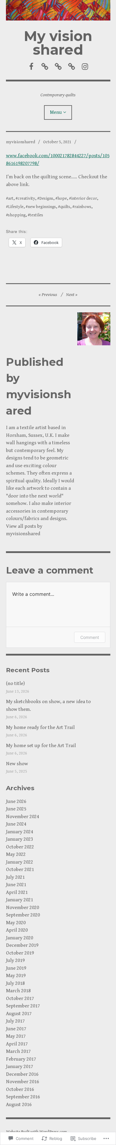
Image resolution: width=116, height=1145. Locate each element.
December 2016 (22, 1074)
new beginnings (42, 206)
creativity (26, 198)
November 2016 (22, 1082)
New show (17, 764)
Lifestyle (15, 206)
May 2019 (16, 976)
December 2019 (22, 945)
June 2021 (16, 885)
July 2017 (15, 1021)
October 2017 (20, 998)
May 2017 (16, 1036)
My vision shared (58, 43)
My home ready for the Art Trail (40, 727)
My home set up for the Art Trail (41, 746)
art (10, 198)
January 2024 (19, 832)
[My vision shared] (58, 10)
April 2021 (17, 892)
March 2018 (18, 991)
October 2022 (20, 847)
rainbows (82, 206)
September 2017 (23, 1006)
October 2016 (20, 1089)
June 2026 (16, 801)
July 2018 (15, 983)
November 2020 (22, 908)
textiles (36, 215)
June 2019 (16, 968)
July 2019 (15, 960)
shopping (17, 215)
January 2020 (19, 938)
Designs (46, 198)
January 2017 (19, 1067)
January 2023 (19, 839)
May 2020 (16, 923)
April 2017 (17, 1044)
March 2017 (18, 1051)
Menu (56, 112)
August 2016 (19, 1105)
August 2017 (19, 1014)
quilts (65, 206)
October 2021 (20, 869)
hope (62, 198)
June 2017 (16, 1029)
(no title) (15, 683)
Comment (89, 637)
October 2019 (20, 953)
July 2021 (15, 877)
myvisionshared (20, 142)
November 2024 (22, 817)
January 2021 (19, 900)
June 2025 (16, 809)
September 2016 (23, 1097)
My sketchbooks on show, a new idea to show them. (48, 705)
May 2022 (16, 854)
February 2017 (21, 1059)
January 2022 (19, 862)
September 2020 (23, 915)
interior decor (84, 198)
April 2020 (17, 930)
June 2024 (16, 824)
